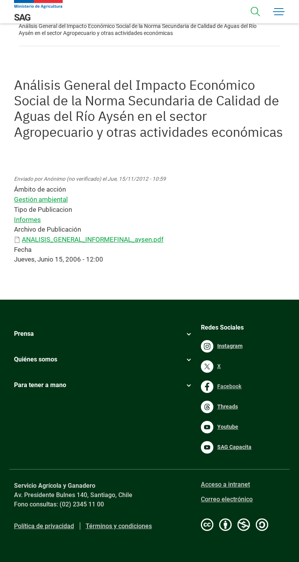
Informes (27, 219)
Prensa (24, 333)
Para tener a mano (40, 385)
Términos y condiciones (119, 526)
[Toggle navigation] (255, 11)
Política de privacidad (44, 526)
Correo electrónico (227, 499)
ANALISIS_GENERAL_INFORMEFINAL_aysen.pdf (93, 239)
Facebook (229, 386)
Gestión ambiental (41, 199)
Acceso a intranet (225, 484)
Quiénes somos (35, 359)
